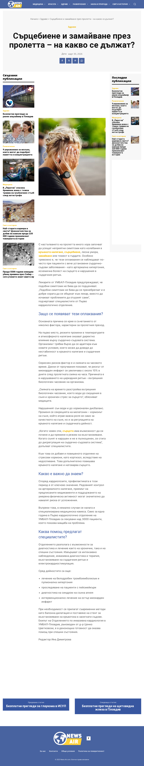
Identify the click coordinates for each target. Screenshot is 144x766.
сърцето (68, 430)
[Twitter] (69, 61)
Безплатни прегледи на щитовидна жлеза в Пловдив (108, 707)
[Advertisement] (24, 295)
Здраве (44, 18)
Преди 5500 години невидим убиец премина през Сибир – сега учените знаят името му (18, 274)
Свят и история (10, 225)
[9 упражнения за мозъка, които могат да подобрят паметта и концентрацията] (18, 132)
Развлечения (9, 146)
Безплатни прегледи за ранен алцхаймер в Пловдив (18, 115)
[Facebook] (62, 61)
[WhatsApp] (82, 61)
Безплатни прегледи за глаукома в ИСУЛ (36, 706)
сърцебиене (72, 251)
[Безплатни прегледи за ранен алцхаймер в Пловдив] (18, 96)
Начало (34, 18)
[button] (134, 4)
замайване (46, 255)
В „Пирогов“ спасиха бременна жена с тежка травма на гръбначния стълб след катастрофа (18, 192)
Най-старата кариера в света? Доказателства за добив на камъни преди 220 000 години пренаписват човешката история (18, 233)
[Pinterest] (75, 61)
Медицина (7, 184)
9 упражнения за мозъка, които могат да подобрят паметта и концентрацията (17, 152)
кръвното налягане (51, 251)
